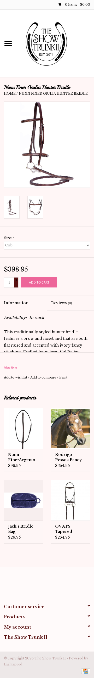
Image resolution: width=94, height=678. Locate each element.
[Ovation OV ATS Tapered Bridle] (70, 500)
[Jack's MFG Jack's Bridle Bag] (23, 500)
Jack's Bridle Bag (20, 529)
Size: (9, 238)
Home (10, 93)
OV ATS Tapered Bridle (63, 529)
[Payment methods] (84, 671)
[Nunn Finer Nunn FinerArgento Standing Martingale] (23, 428)
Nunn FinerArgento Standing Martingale (21, 457)
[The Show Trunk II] (55, 43)
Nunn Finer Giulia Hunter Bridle (53, 93)
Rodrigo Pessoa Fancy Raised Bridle (69, 457)
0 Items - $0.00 (77, 5)
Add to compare (43, 377)
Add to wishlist (15, 377)
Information (16, 303)
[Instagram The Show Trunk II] (52, 583)
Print (63, 377)
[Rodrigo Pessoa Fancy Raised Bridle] (70, 428)
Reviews (61, 303)
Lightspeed (13, 664)
